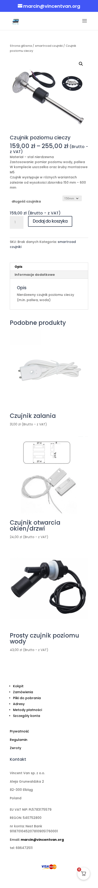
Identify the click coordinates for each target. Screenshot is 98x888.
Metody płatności (27, 710)
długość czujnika (26, 201)
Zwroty (15, 748)
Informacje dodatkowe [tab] (35, 274)
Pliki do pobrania (27, 698)
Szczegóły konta (26, 716)
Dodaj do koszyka (50, 221)
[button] (81, 64)
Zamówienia (23, 692)
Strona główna (21, 46)
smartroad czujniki (49, 46)
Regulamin (18, 739)
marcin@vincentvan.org (42, 839)
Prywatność (19, 731)
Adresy (19, 704)
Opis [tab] (18, 266)
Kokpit (18, 686)
